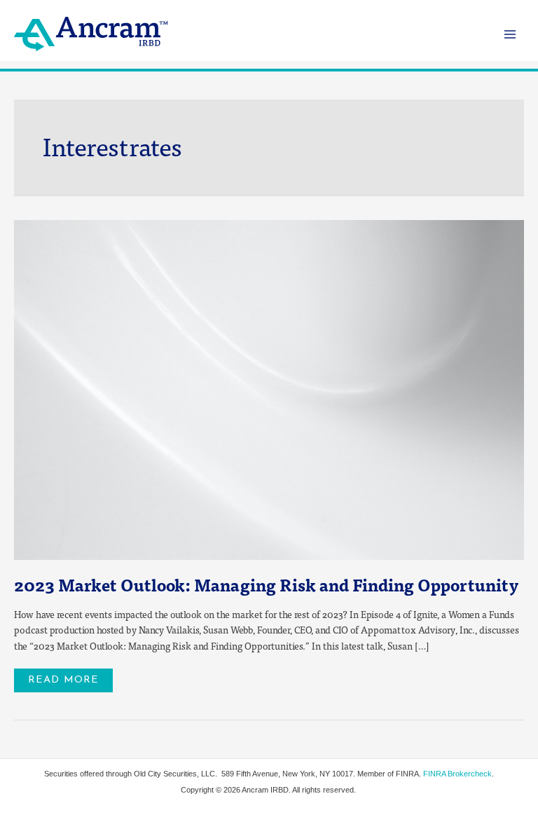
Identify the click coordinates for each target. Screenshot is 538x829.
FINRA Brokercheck (457, 773)
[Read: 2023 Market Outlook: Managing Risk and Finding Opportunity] (269, 388)
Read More (69, 677)
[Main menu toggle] (510, 34)
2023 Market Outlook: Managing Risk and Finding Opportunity (266, 584)
